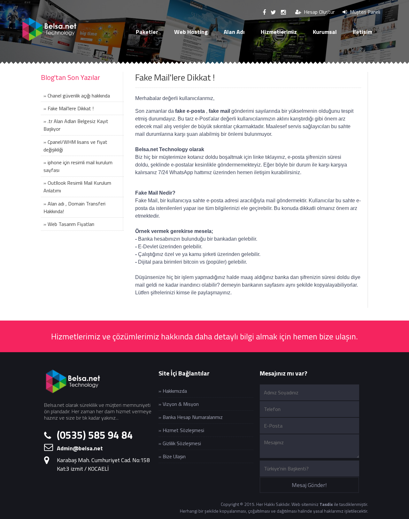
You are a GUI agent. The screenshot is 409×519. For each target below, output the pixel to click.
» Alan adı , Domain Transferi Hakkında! (74, 207)
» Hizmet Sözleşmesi (181, 430)
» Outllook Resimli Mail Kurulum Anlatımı (77, 186)
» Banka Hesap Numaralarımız (190, 417)
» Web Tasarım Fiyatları (68, 224)
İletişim (362, 31)
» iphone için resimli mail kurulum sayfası (77, 166)
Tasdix (326, 504)
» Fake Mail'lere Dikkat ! (68, 108)
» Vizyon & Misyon (178, 404)
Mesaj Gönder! (309, 485)
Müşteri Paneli (364, 12)
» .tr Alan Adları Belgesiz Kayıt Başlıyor (75, 125)
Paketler (147, 31)
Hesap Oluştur (319, 12)
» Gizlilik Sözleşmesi (179, 443)
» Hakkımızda (172, 391)
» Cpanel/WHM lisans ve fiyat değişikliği (75, 145)
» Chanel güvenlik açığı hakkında (76, 95)
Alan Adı (234, 31)
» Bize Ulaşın (172, 456)
